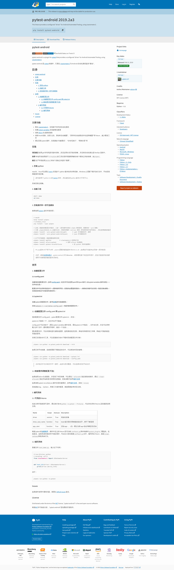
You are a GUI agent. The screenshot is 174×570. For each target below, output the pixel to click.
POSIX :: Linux (124, 154)
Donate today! (37, 539)
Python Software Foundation (41, 527)
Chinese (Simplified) (126, 141)
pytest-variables (44, 130)
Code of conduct (129, 530)
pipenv (41, 211)
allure (41, 133)
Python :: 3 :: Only (125, 162)
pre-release (63, 11)
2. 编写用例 (42, 105)
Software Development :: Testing (131, 182)
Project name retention (69, 533)
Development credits (110, 535)
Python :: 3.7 (124, 167)
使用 (36, 94)
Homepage (123, 50)
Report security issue (130, 528)
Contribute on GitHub (110, 528)
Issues (37, 114)
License (37, 117)
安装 (36, 83)
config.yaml (56, 282)
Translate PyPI (108, 530)
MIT (56, 503)
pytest (54, 57)
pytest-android (40, 74)
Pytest (122, 123)
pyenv (51, 172)
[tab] (39, 39)
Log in (124, 4)
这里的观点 (48, 255)
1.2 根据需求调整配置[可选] (51, 102)
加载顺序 (45, 431)
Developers (123, 129)
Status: (42, 534)
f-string (55, 178)
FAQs (63, 535)
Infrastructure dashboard (90, 528)
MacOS (122, 149)
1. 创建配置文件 (43, 97)
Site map (121, 567)
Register (132, 4)
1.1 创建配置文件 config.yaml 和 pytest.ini (55, 99)
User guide (65, 530)
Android (122, 147)
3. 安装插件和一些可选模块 (47, 91)
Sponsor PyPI (108, 533)
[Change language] (139, 4)
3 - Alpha (123, 117)
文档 (54, 302)
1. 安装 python (43, 85)
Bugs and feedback (109, 525)
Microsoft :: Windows (127, 152)
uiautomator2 (36, 60)
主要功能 (38, 80)
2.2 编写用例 (45, 110)
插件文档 (77, 379)
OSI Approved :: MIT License (129, 135)
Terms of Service (129, 525)
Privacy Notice (128, 533)
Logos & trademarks (89, 533)
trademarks (71, 567)
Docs (117, 4)
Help (110, 4)
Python (122, 160)
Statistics (86, 530)
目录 (36, 77)
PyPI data (120, 59)
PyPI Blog (86, 525)
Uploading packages (68, 528)
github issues (61, 492)
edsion (132, 89)
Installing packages (68, 525)
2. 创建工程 (42, 88)
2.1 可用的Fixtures (47, 108)
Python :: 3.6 (124, 164)
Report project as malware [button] (129, 188)
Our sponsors (87, 535)
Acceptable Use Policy (131, 535)
